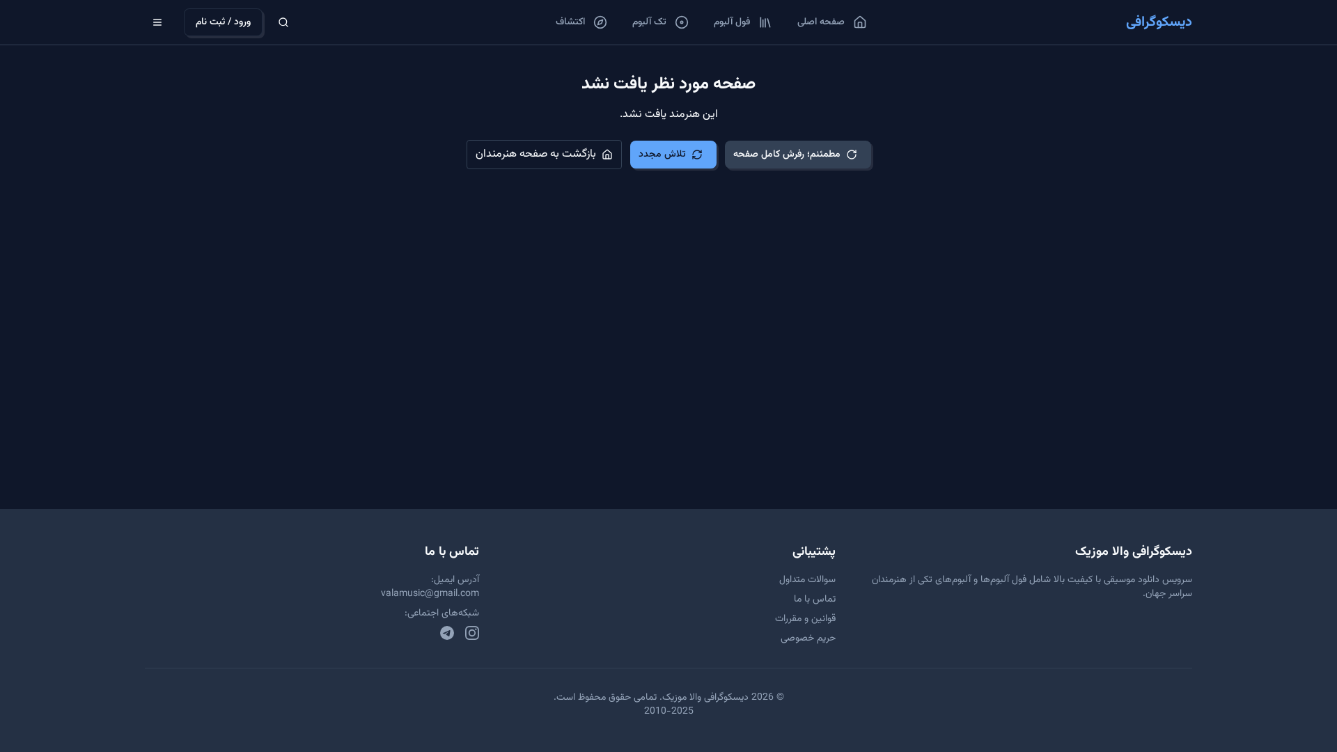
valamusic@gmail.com (430, 594)
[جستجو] (283, 22)
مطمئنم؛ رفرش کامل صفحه (786, 154)
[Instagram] (472, 633)
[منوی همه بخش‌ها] (157, 22)
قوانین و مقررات (805, 619)
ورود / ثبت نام (223, 22)
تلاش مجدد (662, 154)
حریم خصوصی (808, 638)
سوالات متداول (807, 580)
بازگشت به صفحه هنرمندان (536, 154)
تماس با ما (815, 599)
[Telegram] (447, 633)
